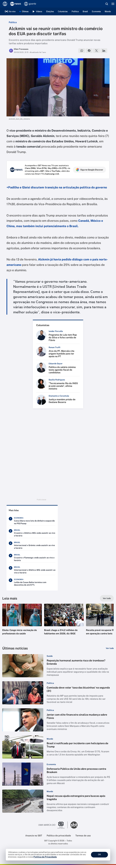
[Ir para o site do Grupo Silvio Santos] (53, 825)
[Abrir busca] (106, 4)
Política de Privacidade (45, 857)
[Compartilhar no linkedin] (103, 50)
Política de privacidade (59, 835)
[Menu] (113, 4)
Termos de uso (83, 835)
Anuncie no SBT (33, 835)
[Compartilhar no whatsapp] (81, 50)
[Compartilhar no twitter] (96, 50)
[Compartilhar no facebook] (89, 50)
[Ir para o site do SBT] (74, 825)
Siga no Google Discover (91, 170)
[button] (22, 622)
